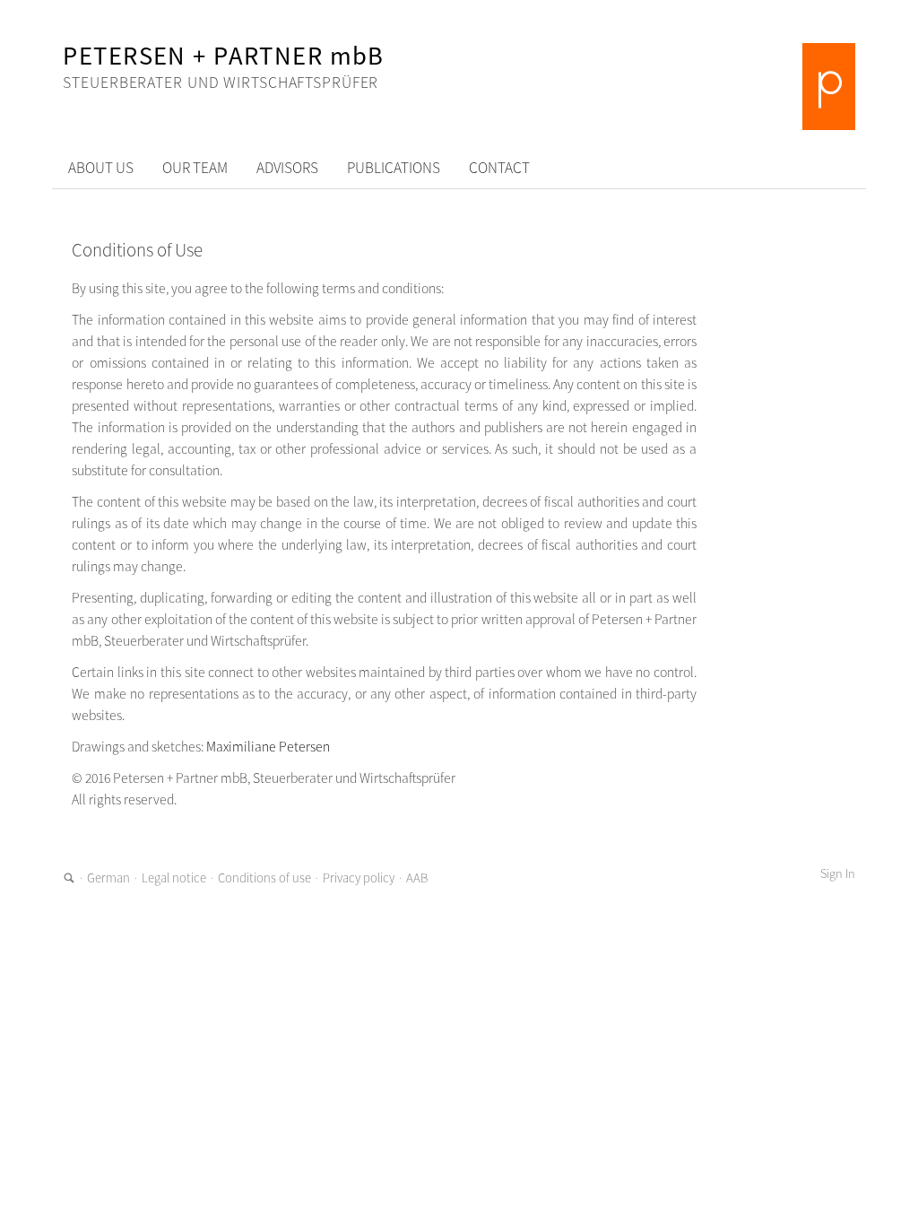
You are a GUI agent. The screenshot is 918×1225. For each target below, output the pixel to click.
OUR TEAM (195, 168)
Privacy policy (358, 878)
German (108, 878)
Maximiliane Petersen (268, 746)
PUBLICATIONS (393, 168)
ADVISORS (287, 168)
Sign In (837, 873)
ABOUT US (101, 168)
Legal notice (174, 878)
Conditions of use (264, 878)
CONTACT (499, 168)
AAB (417, 878)
